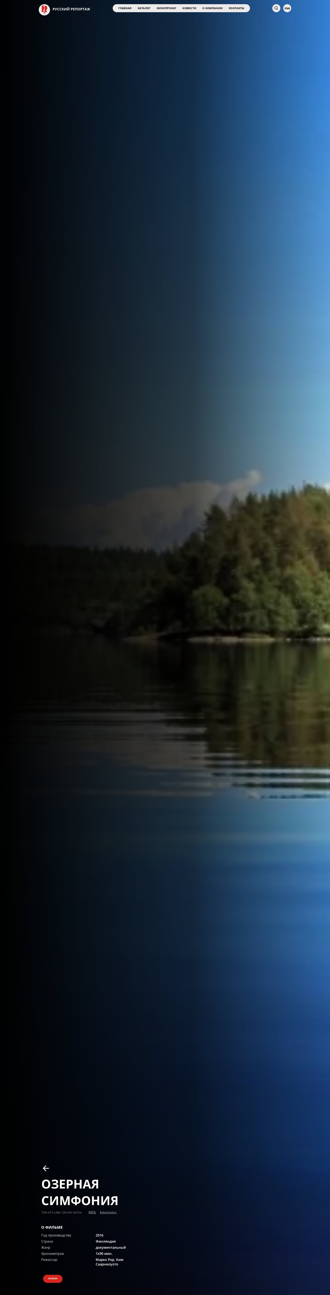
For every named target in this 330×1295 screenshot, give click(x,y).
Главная (125, 8)
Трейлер (53, 1278)
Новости (189, 8)
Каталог (144, 8)
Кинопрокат (166, 8)
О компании (212, 8)
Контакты (236, 8)
